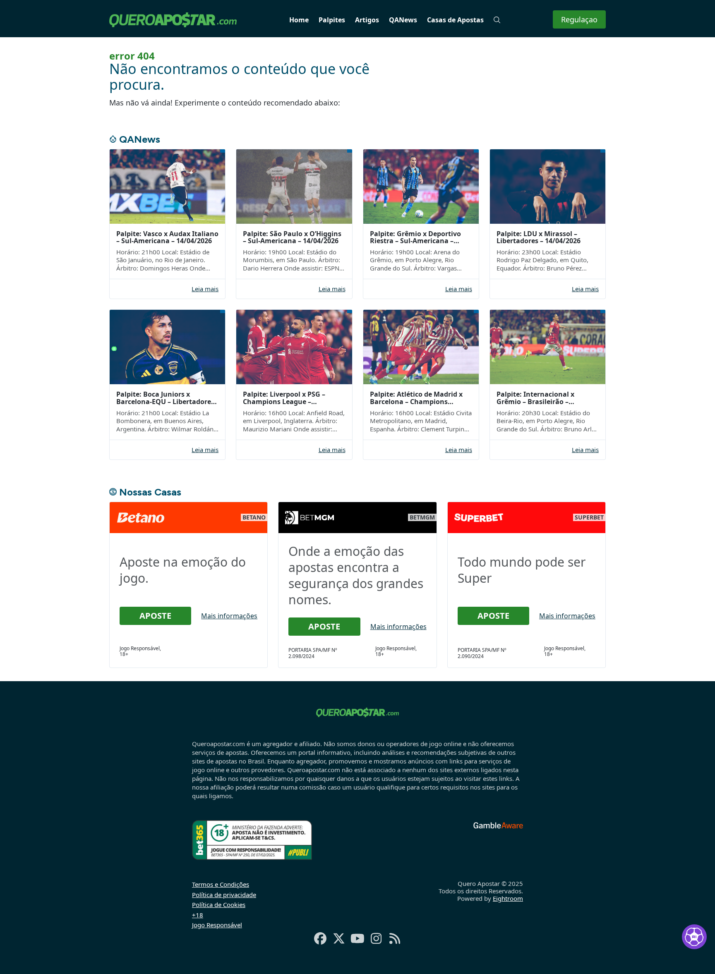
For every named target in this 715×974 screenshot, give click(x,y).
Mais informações (229, 615)
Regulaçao (579, 19)
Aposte (155, 615)
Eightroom (508, 898)
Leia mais (205, 289)
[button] (497, 19)
